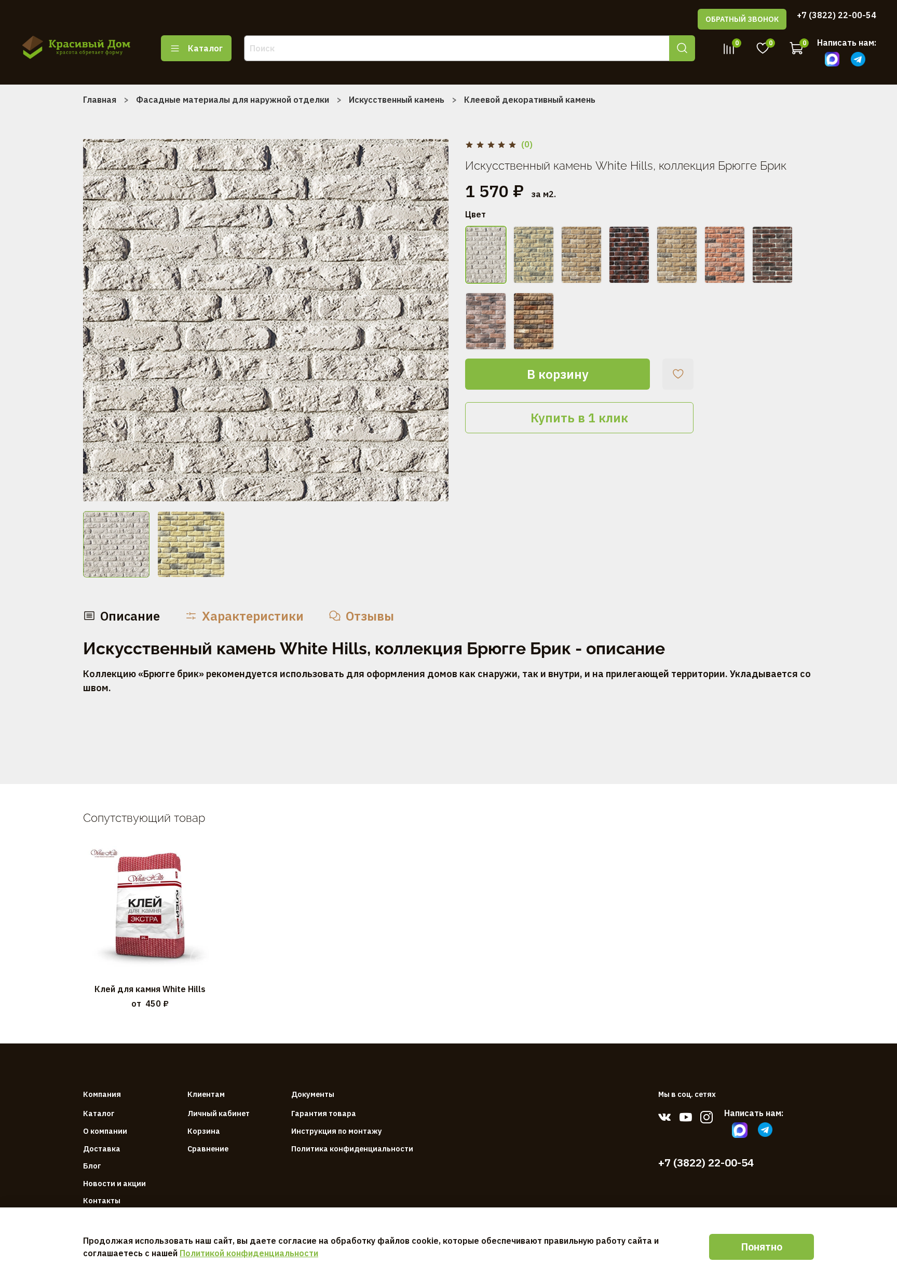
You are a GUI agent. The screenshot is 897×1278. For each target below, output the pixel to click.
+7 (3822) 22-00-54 (836, 15)
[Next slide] (431, 320)
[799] (486, 255)
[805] (772, 255)
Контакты (101, 1200)
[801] (581, 255)
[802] (629, 255)
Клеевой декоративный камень (529, 99)
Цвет (475, 214)
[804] (724, 255)
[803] (677, 255)
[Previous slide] (99, 320)
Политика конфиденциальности (352, 1148)
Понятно (761, 1247)
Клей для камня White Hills (150, 988)
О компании (105, 1131)
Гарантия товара (323, 1113)
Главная (99, 99)
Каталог (205, 48)
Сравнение (207, 1148)
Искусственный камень (396, 99)
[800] (533, 255)
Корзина (203, 1131)
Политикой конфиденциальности (249, 1253)
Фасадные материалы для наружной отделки (232, 99)
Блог (92, 1166)
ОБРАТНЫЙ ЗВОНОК (742, 19)
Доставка (101, 1148)
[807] (533, 321)
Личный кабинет (218, 1113)
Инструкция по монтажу (336, 1131)
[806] (486, 321)
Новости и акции (114, 1183)
